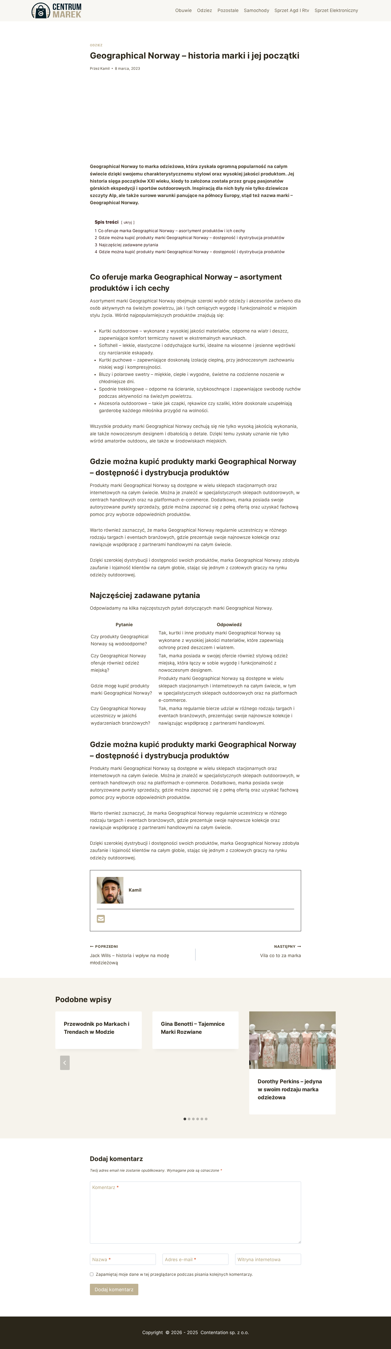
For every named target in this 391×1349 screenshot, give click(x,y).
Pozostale (228, 10)
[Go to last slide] (65, 1063)
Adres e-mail (180, 1259)
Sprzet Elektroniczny (336, 10)
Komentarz (105, 1187)
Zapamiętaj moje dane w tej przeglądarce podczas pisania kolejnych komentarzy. (174, 1274)
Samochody (256, 10)
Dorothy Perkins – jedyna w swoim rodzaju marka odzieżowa (290, 1089)
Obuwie (183, 10)
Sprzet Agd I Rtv (291, 10)
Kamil (105, 68)
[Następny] (326, 1063)
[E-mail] (101, 920)
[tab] (185, 1119)
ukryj (128, 222)
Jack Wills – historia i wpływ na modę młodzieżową (129, 955)
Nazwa (101, 1259)
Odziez (204, 10)
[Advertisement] (195, 117)
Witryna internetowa (259, 1259)
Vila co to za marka (280, 951)
